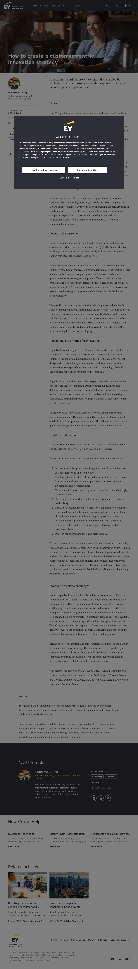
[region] (69, 152)
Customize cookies (69, 177)
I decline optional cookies (43, 170)
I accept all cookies (87, 170)
